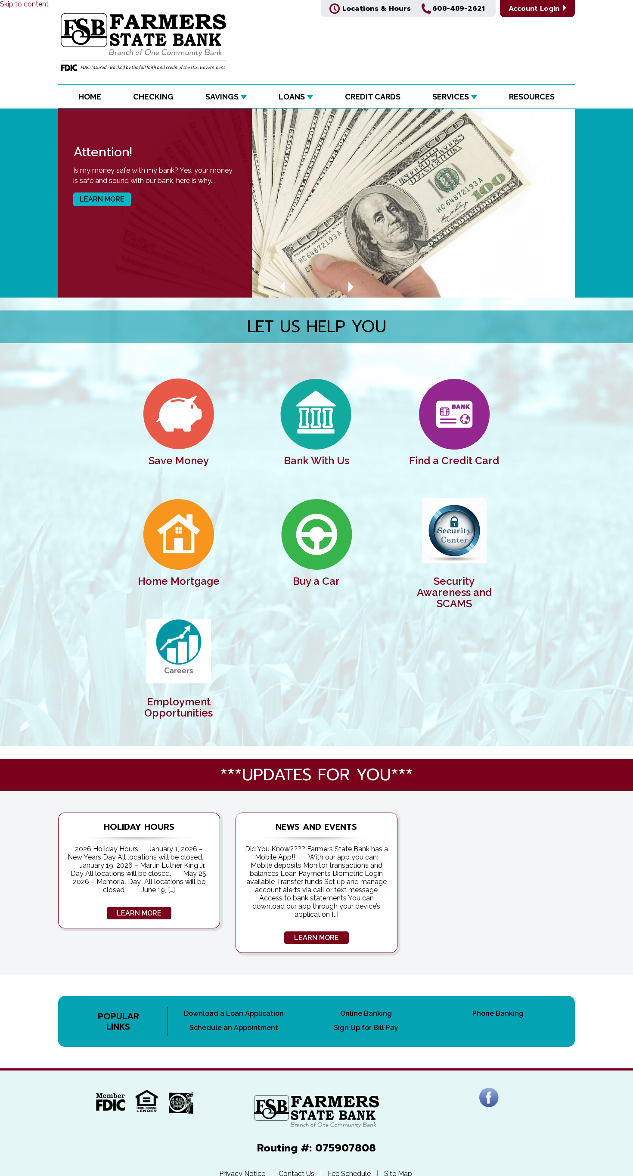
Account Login (535, 8)
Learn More (102, 199)
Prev (282, 287)
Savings (222, 96)
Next (351, 287)
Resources (532, 96)
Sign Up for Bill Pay (366, 1028)
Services (450, 96)
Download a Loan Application (234, 1013)
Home (89, 96)
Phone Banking (498, 1013)
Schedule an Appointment (233, 1028)
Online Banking (366, 1013)
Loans (292, 96)
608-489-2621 (458, 8)
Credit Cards (372, 96)
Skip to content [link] (24, 4)
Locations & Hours (376, 8)
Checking (153, 96)
